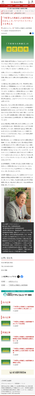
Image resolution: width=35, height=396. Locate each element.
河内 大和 (15, 11)
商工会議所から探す (8, 13)
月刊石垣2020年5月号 (14, 30)
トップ (3, 5)
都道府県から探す (20, 13)
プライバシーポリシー (7, 383)
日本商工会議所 (6, 380)
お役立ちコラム (7, 28)
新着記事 (10, 5)
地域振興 (25, 5)
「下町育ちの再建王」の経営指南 (23, 28)
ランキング (6, 11)
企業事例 (17, 5)
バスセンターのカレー (26, 11)
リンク (23, 383)
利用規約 (17, 383)
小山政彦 (5, 30)
